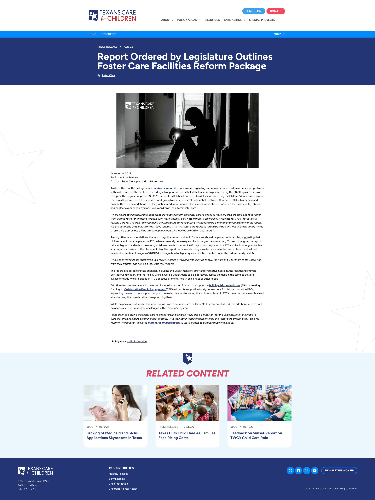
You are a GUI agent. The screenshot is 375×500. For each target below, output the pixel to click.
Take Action (233, 20)
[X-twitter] (290, 470)
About (166, 20)
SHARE (278, 34)
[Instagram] (306, 470)
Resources (212, 20)
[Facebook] (298, 470)
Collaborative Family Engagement (145, 289)
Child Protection (137, 341)
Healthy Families (118, 473)
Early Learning (117, 478)
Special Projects (262, 20)
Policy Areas (187, 20)
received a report (163, 188)
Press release (107, 46)
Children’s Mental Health (123, 488)
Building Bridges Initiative (224, 285)
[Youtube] (314, 470)
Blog (89, 426)
